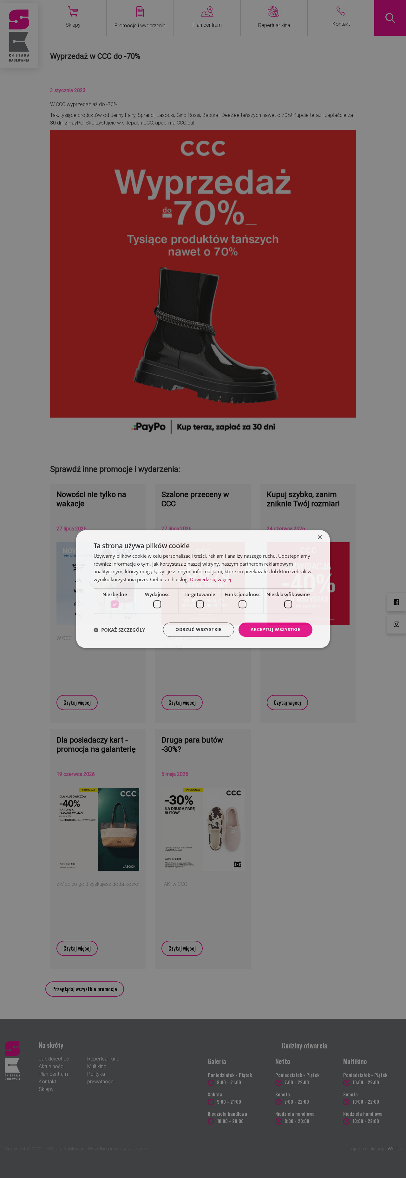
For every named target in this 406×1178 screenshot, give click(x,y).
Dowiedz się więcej (210, 579)
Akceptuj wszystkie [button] (275, 630)
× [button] (319, 537)
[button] (119, 629)
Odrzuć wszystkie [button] (198, 630)
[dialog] (203, 589)
